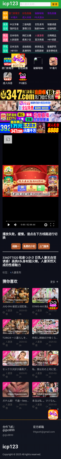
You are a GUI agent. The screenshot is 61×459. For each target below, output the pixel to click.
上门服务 (44, 246)
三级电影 (26, 24)
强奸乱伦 (14, 28)
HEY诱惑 (52, 39)
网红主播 (26, 35)
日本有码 (14, 35)
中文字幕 (14, 24)
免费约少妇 (29, 246)
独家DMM (39, 28)
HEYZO (14, 50)
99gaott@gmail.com (44, 431)
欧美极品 (39, 46)
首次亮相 (39, 39)
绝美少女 (26, 39)
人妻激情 (39, 35)
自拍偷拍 (26, 46)
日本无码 (14, 46)
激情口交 (26, 28)
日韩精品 (51, 35)
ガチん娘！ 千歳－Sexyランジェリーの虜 (24, 400)
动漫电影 (51, 28)
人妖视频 (14, 39)
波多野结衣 (51, 50)
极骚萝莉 (51, 46)
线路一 (15, 246)
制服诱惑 (51, 24)
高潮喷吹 (26, 50)
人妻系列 (16, 272)
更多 (52, 281)
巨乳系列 (39, 24)
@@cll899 (8, 435)
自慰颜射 (39, 50)
